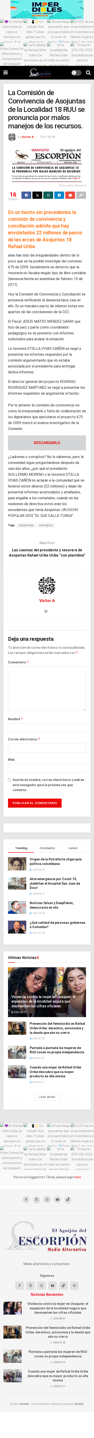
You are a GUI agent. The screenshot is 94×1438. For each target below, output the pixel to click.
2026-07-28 (38, 1038)
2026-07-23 (38, 1058)
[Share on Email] (70, 195)
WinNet (24, 1404)
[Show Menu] (5, 72)
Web (11, 759)
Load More (47, 1097)
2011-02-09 (47, 137)
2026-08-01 (19, 1012)
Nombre (15, 719)
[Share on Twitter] (37, 195)
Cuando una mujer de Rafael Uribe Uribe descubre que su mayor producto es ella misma (55, 1072)
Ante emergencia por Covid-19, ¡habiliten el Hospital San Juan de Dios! (55, 883)
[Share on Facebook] (26, 195)
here (77, 1177)
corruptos (46, 525)
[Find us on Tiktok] (63, 1286)
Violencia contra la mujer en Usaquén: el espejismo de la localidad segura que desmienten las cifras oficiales (43, 1001)
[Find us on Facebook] (26, 1199)
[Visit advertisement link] (47, 9)
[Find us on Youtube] (57, 1199)
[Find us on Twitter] (36, 1200)
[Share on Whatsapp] (48, 195)
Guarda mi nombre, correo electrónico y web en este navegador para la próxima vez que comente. (48, 785)
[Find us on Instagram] (47, 1199)
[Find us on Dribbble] (74, 1286)
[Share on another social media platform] (81, 195)
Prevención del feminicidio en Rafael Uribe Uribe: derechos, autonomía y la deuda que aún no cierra (57, 1028)
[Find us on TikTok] (68, 1200)
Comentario (18, 662)
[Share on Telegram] (59, 195)
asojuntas (26, 525)
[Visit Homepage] (39, 72)
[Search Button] (88, 72)
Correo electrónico (24, 739)
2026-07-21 (38, 1082)
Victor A (28, 137)
